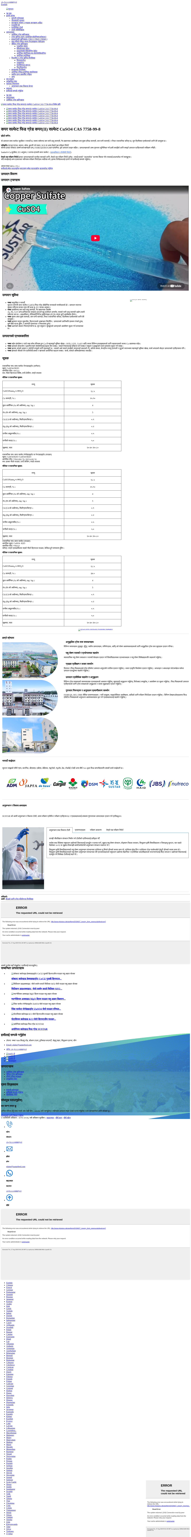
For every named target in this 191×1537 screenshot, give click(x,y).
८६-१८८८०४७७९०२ (9, 2)
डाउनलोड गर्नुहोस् (46, 168)
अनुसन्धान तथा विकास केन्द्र (22, 86)
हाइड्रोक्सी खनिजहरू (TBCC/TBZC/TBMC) (29, 39)
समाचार (9, 88)
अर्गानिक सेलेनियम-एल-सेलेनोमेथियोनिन (31, 53)
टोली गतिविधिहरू (17, 30)
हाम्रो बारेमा (10, 16)
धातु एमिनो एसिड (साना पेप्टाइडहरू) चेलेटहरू (28, 41)
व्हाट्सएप (23, 168)
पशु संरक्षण (10, 79)
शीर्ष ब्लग (59, 1118)
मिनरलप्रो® (21, 60)
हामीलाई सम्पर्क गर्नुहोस (14, 91)
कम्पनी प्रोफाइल (17, 18)
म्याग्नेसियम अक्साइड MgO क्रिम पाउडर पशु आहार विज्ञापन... (38, 999)
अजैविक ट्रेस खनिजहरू (20, 34)
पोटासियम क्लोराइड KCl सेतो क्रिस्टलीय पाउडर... (33, 1019)
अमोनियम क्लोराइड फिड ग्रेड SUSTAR (29, 1029)
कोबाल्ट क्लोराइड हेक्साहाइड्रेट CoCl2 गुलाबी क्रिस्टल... (36, 978)
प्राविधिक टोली (17, 27)
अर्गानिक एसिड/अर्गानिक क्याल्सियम (24, 72)
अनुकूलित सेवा (11, 81)
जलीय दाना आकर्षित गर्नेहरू (21, 74)
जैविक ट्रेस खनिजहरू (19, 44)
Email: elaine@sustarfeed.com (19, 1045)
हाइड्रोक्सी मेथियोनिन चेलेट (27, 51)
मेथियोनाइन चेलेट (23, 48)
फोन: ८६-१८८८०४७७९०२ (16, 1049)
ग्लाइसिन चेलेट (22, 46)
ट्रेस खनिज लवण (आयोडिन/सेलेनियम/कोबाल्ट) (28, 37)
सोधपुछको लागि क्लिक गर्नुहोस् (12, 1115)
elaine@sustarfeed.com (15, 1166)
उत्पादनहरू (10, 32)
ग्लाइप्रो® (20, 62)
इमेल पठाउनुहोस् (33, 168)
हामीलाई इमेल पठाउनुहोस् (10, 168)
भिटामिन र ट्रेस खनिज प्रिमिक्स (23, 58)
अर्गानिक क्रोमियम (23, 55)
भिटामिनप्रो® (22, 67)
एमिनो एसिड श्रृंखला (13, 1076)
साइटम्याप (50, 1118)
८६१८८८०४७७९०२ (13, 1191)
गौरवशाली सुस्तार (17, 20)
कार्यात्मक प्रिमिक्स (18, 70)
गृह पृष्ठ (9, 13)
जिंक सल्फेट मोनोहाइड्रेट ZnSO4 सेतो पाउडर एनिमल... (36, 1009)
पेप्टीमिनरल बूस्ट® (23, 65)
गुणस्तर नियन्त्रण (12, 84)
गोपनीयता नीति (11, 1094)
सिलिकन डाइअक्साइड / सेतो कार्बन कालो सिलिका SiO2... (36, 988)
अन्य (13, 77)
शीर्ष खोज (67, 1118)
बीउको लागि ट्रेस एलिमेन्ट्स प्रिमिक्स (19, 899)
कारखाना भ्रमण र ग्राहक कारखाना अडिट (26, 23)
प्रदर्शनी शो (15, 25)
